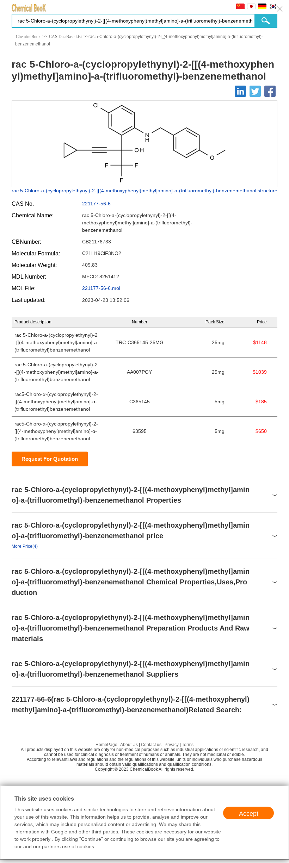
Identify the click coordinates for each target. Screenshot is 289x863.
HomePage (106, 744)
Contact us (151, 744)
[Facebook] (270, 91)
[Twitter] (255, 91)
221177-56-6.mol (101, 288)
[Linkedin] (240, 91)
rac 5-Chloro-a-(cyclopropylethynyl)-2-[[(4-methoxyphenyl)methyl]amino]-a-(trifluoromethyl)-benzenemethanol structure (144, 190)
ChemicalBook (28, 36)
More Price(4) (25, 546)
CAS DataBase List (65, 36)
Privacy (172, 744)
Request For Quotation (49, 459)
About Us (129, 744)
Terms (187, 744)
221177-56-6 (96, 203)
